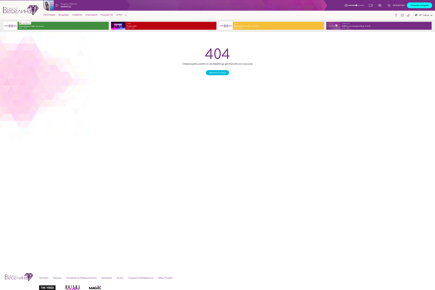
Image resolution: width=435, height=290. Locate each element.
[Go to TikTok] (407, 15)
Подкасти (107, 15)
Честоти (43, 278)
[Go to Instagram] (402, 15)
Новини (77, 15)
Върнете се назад (217, 73)
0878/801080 (399, 5)
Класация (91, 15)
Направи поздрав (419, 5)
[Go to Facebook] (396, 15)
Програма (49, 15)
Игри (119, 15)
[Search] (125, 15)
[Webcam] (370, 5)
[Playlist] (379, 5)
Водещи (64, 15)
